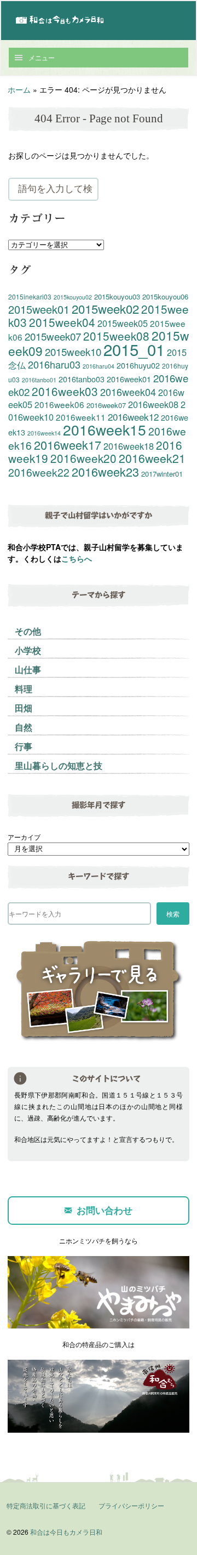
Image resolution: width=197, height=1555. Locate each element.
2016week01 (129, 379)
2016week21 (152, 458)
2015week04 (62, 322)
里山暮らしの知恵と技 (58, 765)
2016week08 (153, 404)
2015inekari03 (29, 296)
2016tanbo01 (39, 380)
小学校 (28, 650)
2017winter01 (162, 473)
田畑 (23, 708)
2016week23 (105, 471)
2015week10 (73, 351)
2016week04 (128, 391)
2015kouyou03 (117, 296)
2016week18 (128, 446)
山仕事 (28, 669)
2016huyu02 (138, 365)
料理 (23, 688)
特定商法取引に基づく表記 (46, 1505)
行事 (23, 746)
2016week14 (44, 433)
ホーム (19, 89)
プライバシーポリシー (131, 1505)
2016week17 (67, 444)
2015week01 (38, 309)
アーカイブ (24, 836)
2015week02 (105, 308)
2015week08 (116, 335)
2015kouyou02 (73, 297)
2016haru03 (54, 364)
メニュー (41, 57)
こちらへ (76, 558)
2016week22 (38, 472)
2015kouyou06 (165, 296)
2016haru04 (98, 366)
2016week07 (106, 405)
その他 (28, 631)
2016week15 (104, 429)
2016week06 (59, 404)
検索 (172, 913)
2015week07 (53, 336)
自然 (23, 727)
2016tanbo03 (82, 379)
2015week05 (122, 323)
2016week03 (65, 391)
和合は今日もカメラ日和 (66, 1531)
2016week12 (133, 416)
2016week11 (81, 417)
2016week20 (83, 458)
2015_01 (134, 348)
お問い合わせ (104, 1210)
